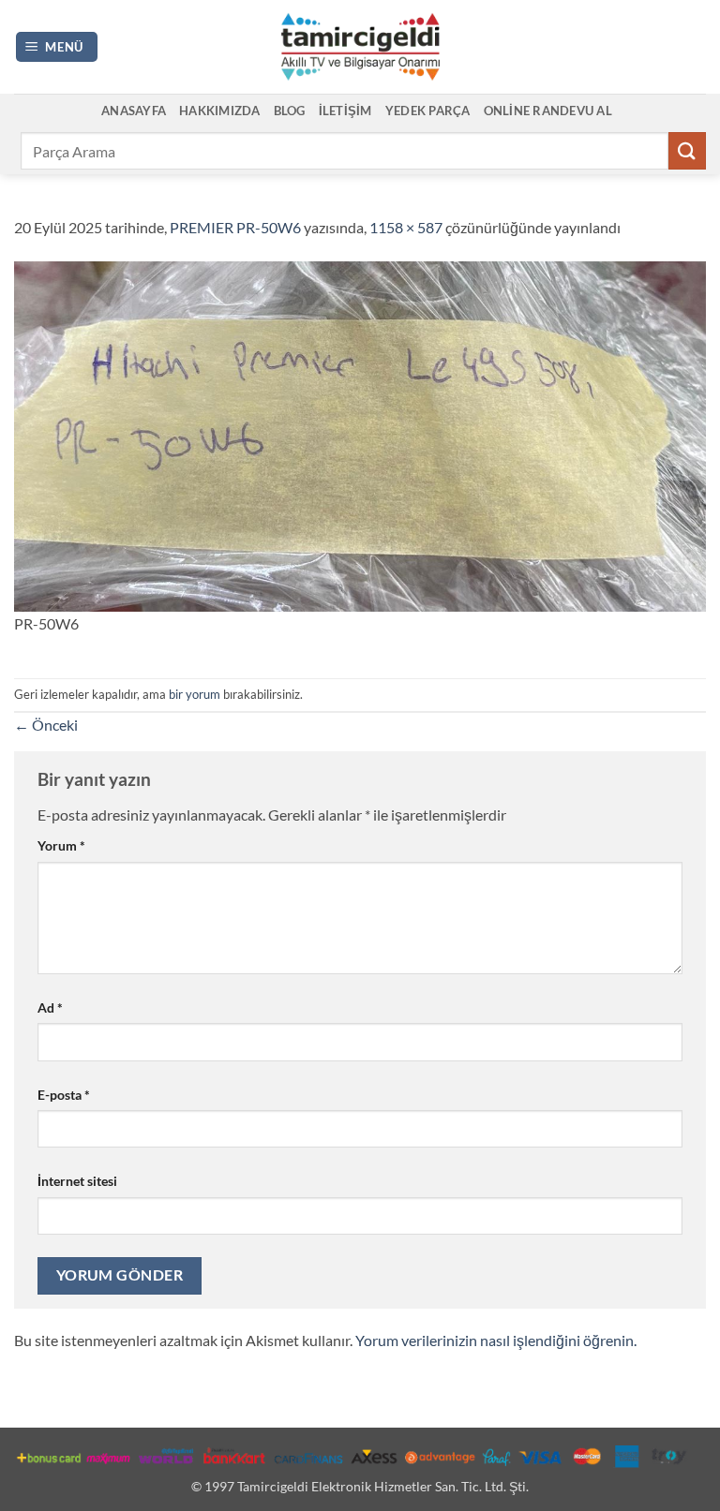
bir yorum (194, 694)
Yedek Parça (428, 110)
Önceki (46, 724)
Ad (50, 1007)
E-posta (64, 1095)
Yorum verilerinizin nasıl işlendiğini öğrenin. (496, 1340)
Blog (290, 110)
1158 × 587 (405, 227)
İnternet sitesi (77, 1181)
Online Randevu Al (548, 110)
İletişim (345, 110)
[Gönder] (687, 150)
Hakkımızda (220, 110)
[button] (57, 47)
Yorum (61, 845)
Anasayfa (133, 110)
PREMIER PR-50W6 (235, 227)
